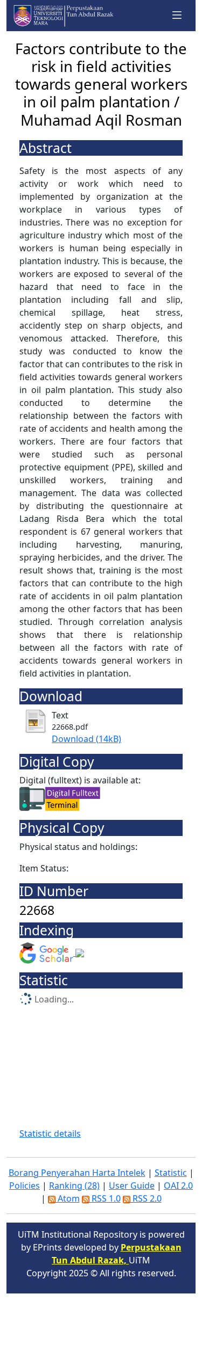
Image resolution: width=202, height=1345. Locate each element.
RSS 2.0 (146, 1198)
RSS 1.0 (105, 1198)
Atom (67, 1198)
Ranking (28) (74, 1185)
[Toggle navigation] (177, 15)
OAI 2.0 (178, 1185)
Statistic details (50, 1133)
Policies (24, 1185)
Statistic (171, 1173)
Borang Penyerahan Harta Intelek (77, 1173)
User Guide (132, 1185)
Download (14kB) (86, 739)
